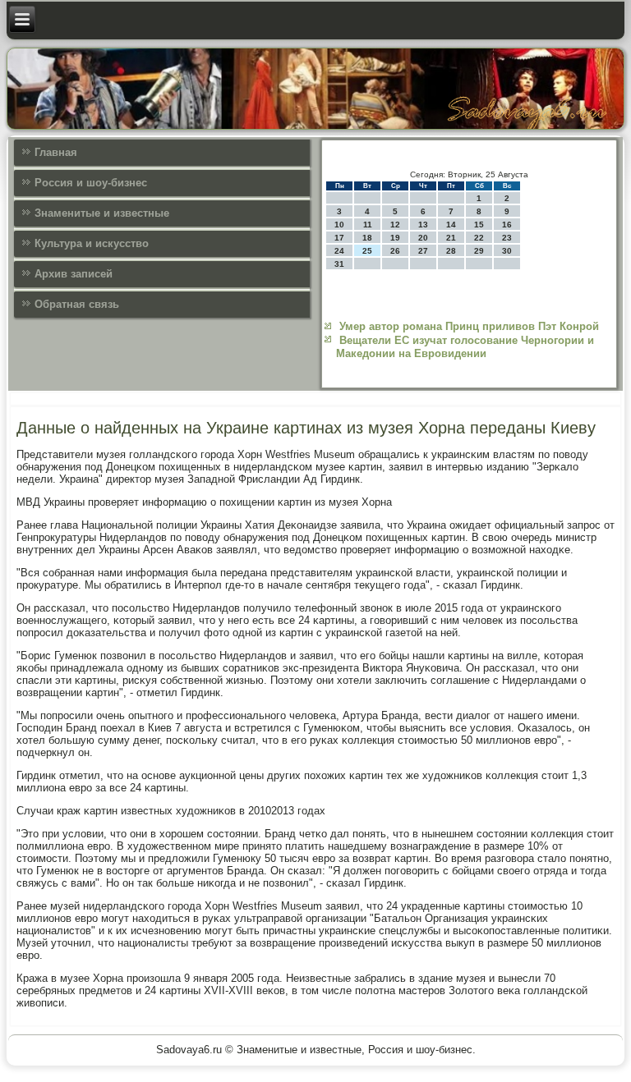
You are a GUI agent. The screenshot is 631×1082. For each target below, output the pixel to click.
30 (507, 250)
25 (367, 250)
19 (395, 237)
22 (479, 237)
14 (451, 224)
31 (339, 263)
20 (423, 237)
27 (423, 250)
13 (423, 224)
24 (339, 250)
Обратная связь (77, 304)
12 (395, 224)
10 (339, 224)
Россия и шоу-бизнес (91, 183)
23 (507, 237)
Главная (56, 152)
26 (395, 250)
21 (451, 237)
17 (339, 237)
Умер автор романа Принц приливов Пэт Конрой (469, 326)
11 (367, 224)
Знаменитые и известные (102, 213)
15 (479, 224)
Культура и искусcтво (92, 243)
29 (479, 250)
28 (451, 250)
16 (507, 224)
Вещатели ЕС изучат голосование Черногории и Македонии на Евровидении (465, 347)
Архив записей (74, 274)
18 (367, 237)
